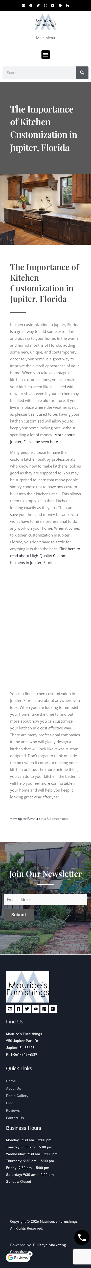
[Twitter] (27, 1009)
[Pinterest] (44, 1009)
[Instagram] (53, 1009)
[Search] (82, 72)
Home (11, 1081)
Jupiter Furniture (28, 819)
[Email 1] (10, 1009)
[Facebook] (18, 1009)
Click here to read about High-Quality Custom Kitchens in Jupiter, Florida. (45, 555)
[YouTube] (35, 1009)
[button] (45, 54)
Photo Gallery (17, 1096)
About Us (13, 1088)
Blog (9, 1103)
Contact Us (15, 1118)
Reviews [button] (21, 1257)
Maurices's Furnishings (59, 1221)
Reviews (13, 1110)
